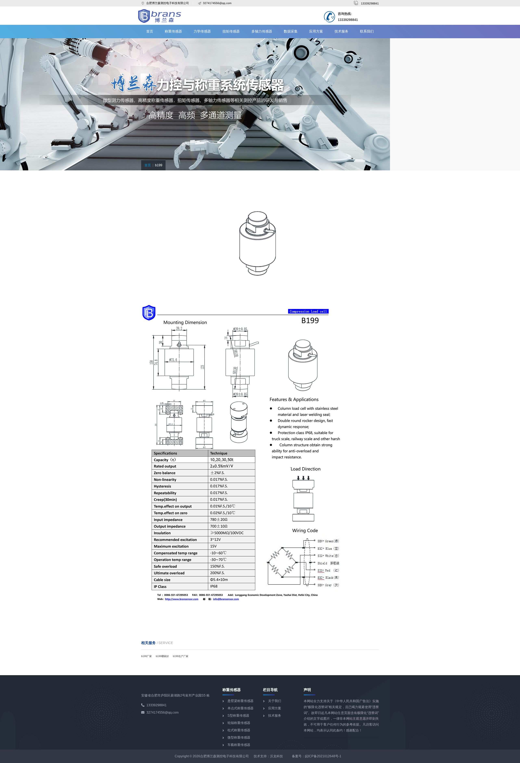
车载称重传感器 (239, 745)
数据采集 (291, 31)
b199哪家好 (162, 656)
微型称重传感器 (239, 737)
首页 (149, 31)
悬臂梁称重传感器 (241, 701)
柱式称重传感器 (239, 730)
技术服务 (341, 31)
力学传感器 (202, 31)
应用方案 (316, 31)
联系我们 (367, 31)
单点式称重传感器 (241, 708)
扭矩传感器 (231, 31)
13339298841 (370, 3)
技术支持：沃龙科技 (268, 756)
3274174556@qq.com (217, 3)
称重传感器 (173, 31)
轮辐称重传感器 (239, 723)
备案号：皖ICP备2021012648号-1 (316, 756)
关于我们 (274, 701)
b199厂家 (146, 656)
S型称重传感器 (238, 715)
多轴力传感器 (261, 31)
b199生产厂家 (180, 656)
